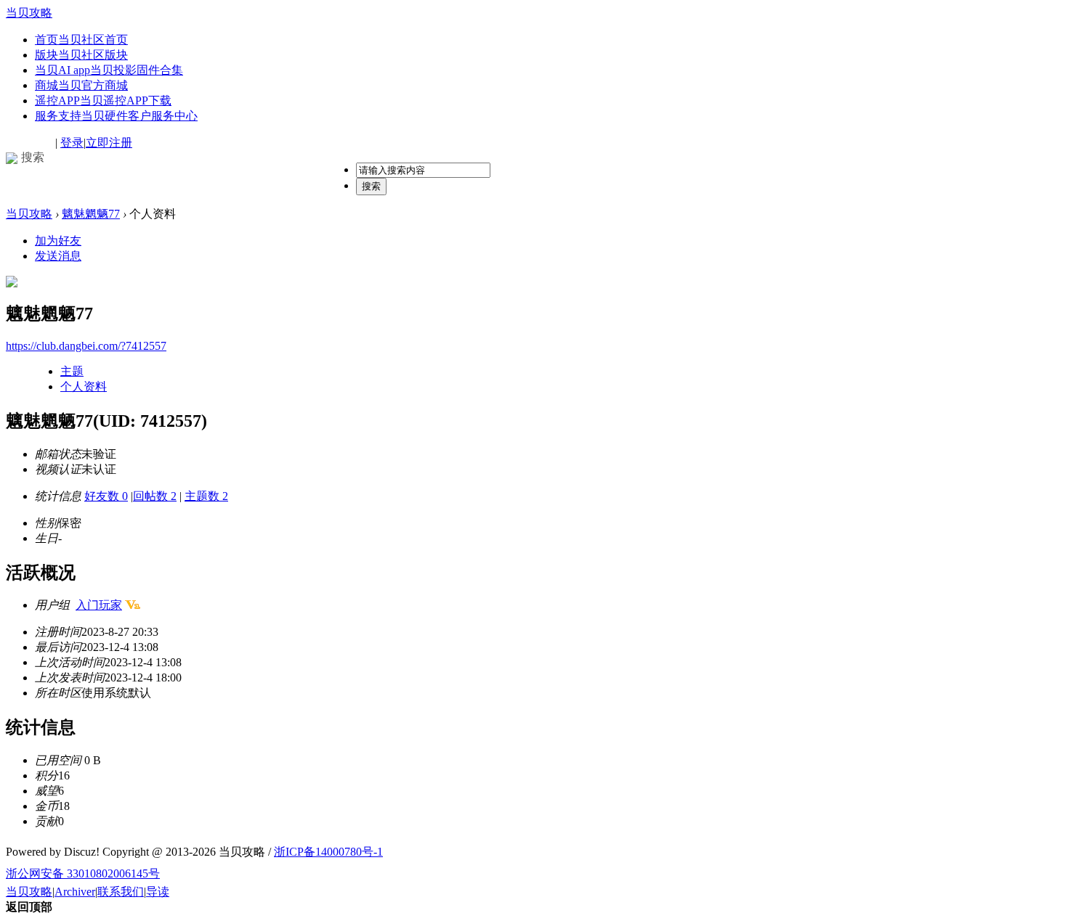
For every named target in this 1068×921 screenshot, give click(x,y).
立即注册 (109, 142)
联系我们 (120, 891)
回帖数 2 (155, 496)
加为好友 (58, 240)
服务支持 (116, 116)
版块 (81, 55)
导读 (157, 891)
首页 (81, 39)
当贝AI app (109, 70)
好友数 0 (106, 496)
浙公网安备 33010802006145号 (83, 873)
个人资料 (83, 386)
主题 (72, 371)
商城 (81, 85)
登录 (72, 142)
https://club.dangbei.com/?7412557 (86, 346)
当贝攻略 (29, 13)
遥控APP (103, 100)
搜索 (371, 186)
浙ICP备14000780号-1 (328, 852)
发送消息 (58, 256)
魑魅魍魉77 (91, 214)
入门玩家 (99, 605)
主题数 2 (206, 496)
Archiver (74, 891)
